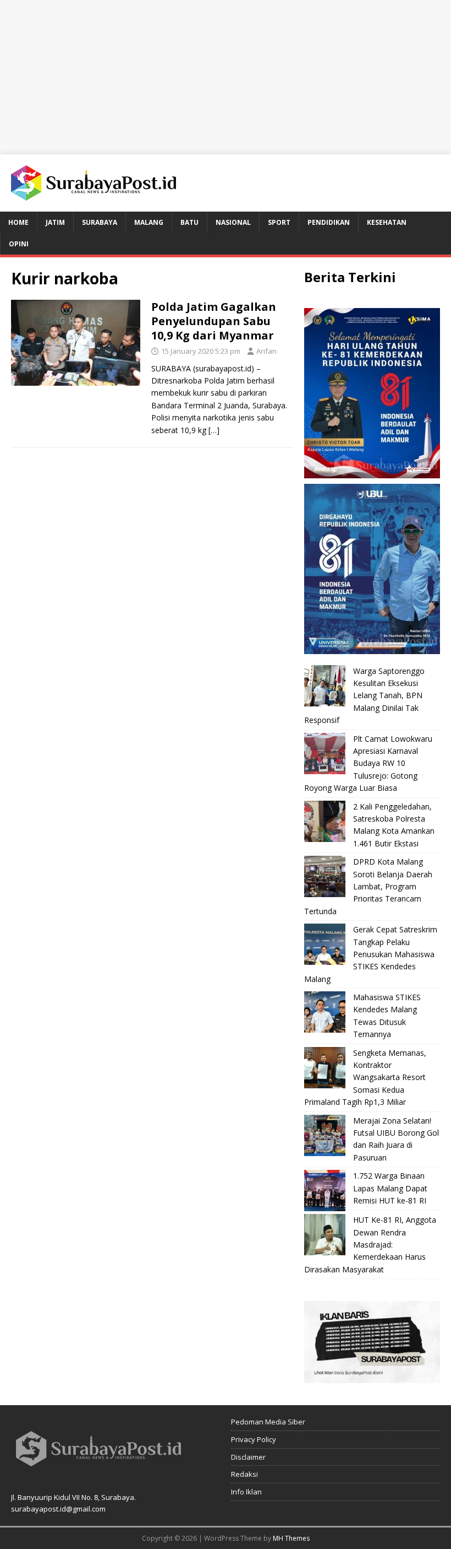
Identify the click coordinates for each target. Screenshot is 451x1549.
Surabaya (99, 222)
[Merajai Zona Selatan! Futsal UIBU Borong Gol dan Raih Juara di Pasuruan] (324, 1135)
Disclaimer (248, 1457)
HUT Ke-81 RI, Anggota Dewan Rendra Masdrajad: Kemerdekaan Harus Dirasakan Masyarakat (370, 1245)
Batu (189, 222)
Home (18, 222)
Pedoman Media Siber (268, 1422)
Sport (279, 222)
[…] (213, 430)
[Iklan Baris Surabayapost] (372, 1377)
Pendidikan (328, 222)
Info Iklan (246, 1492)
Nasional (233, 222)
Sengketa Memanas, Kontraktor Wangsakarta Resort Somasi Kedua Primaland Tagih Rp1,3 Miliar (365, 1078)
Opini (19, 244)
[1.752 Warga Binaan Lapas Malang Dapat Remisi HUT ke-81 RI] (324, 1190)
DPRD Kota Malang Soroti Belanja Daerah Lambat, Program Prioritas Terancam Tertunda (368, 886)
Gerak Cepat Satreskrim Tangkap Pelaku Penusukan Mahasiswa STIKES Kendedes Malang (370, 954)
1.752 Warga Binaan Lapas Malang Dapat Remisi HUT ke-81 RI (390, 1188)
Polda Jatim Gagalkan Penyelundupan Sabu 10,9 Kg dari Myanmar (213, 321)
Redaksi (244, 1474)
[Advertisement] (225, 77)
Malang (148, 222)
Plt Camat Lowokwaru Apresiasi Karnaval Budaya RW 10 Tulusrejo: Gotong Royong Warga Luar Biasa (368, 763)
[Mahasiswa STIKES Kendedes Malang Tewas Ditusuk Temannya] (324, 1012)
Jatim (55, 222)
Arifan (266, 351)
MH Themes (291, 1538)
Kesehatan (386, 222)
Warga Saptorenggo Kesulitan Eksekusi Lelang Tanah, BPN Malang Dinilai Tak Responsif (364, 696)
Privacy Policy (253, 1439)
